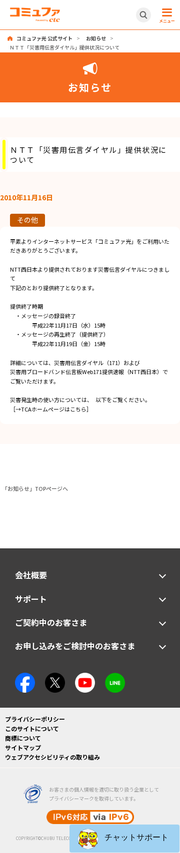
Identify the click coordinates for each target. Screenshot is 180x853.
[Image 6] (115, 677)
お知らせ (96, 38)
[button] (125, 839)
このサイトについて (32, 728)
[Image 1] (25, 677)
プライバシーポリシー (35, 719)
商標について (23, 738)
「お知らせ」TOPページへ (35, 488)
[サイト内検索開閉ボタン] (143, 14)
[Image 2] (55, 677)
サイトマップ (23, 747)
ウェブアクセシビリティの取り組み (52, 757)
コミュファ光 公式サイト (44, 38)
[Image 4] (85, 677)
